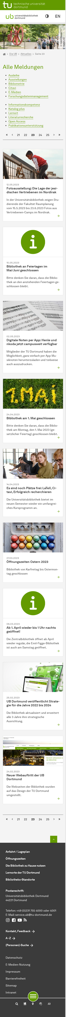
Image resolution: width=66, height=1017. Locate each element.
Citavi (12, 88)
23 (32, 135)
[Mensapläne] (25, 1004)
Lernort (13, 113)
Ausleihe (13, 75)
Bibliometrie (16, 83)
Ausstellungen (17, 79)
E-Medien (14, 92)
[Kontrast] (47, 16)
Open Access (16, 121)
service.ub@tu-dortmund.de (33, 914)
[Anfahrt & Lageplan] (32, 1004)
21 (18, 135)
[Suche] (17, 1004)
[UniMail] (49, 1004)
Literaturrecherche (20, 117)
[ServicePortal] (40, 1004)
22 (25, 135)
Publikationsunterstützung (25, 125)
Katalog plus (16, 108)
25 (47, 135)
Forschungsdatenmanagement (28, 96)
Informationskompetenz (24, 104)
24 (40, 135)
